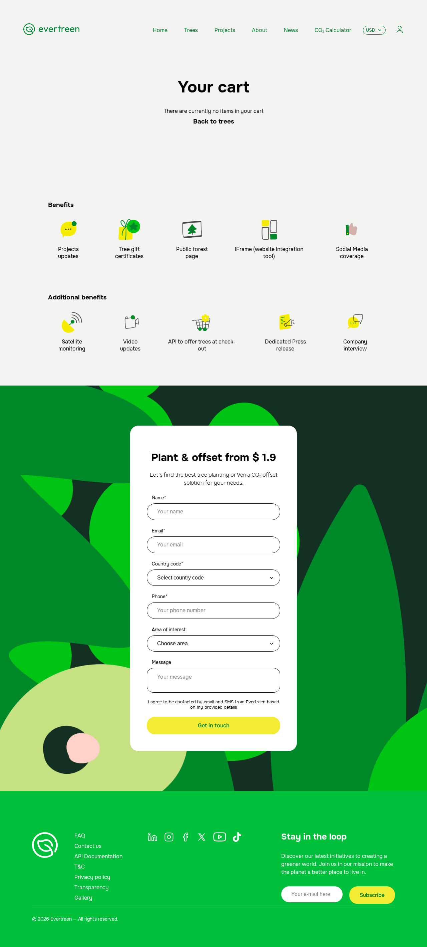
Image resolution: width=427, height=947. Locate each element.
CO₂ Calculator (333, 30)
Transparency (91, 887)
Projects (225, 30)
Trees (191, 30)
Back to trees (213, 121)
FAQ (79, 835)
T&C (79, 866)
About (259, 30)
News (291, 30)
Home (160, 30)
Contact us (87, 846)
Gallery (83, 897)
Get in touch (214, 725)
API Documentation (98, 856)
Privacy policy (92, 877)
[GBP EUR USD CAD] (374, 30)
